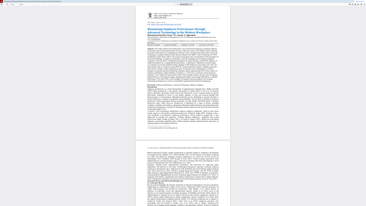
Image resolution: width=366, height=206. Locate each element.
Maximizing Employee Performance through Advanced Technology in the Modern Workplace (32, 1)
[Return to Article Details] (1, 1)
